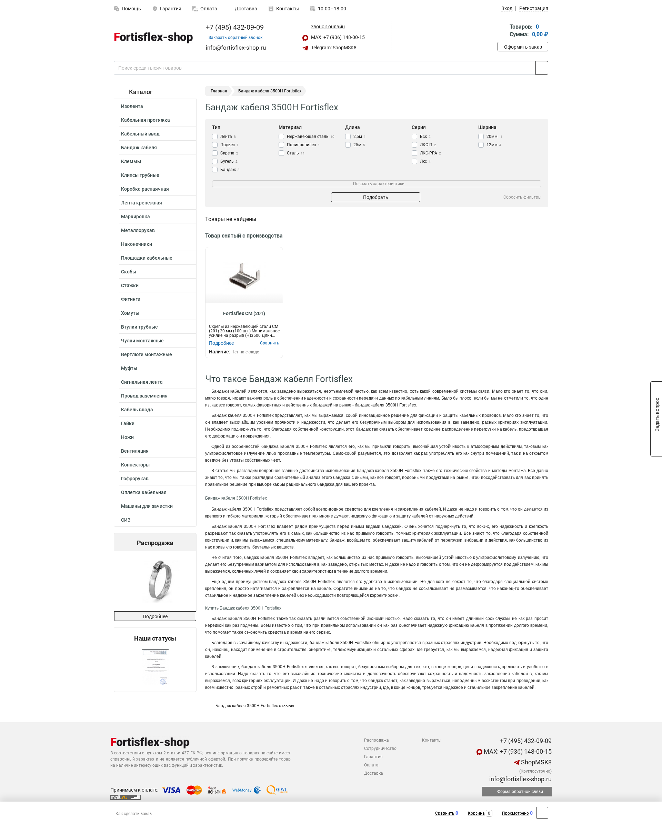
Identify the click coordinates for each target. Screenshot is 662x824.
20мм (494, 136)
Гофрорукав (135, 478)
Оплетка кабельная (144, 492)
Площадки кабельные (146, 258)
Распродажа (376, 740)
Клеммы (131, 161)
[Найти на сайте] (541, 68)
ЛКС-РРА (430, 153)
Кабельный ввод (140, 134)
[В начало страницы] (542, 813)
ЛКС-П (428, 144)
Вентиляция (135, 451)
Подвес (229, 144)
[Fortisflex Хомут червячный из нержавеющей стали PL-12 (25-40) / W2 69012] (154, 581)
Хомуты (130, 313)
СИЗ (125, 520)
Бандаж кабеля (139, 147)
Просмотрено (515, 813)
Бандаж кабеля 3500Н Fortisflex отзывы (254, 705)
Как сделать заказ (134, 813)
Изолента (132, 106)
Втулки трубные (139, 327)
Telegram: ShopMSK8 (333, 47)
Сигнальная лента (142, 382)
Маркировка (135, 216)
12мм (494, 144)
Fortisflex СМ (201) (244, 313)
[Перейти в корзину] (502, 31)
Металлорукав (138, 230)
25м (359, 144)
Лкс (425, 161)
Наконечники (136, 244)
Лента (228, 136)
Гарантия (170, 8)
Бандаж (230, 169)
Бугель (229, 161)
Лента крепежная (141, 202)
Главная (219, 91)
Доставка (245, 8)
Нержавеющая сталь (310, 136)
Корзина (476, 813)
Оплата (208, 8)
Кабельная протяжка (145, 120)
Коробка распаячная (145, 189)
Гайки (127, 423)
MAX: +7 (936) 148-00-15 (337, 37)
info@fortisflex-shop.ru (520, 779)
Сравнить (444, 813)
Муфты (129, 368)
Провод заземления (144, 396)
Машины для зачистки (147, 506)
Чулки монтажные (142, 340)
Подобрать (375, 197)
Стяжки (130, 285)
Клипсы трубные (140, 175)
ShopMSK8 (536, 762)
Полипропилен (303, 144)
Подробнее (155, 616)
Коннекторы (135, 465)
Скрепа (229, 153)
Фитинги (130, 299)
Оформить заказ (523, 47)
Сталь (296, 153)
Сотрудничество (380, 748)
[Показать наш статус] (155, 667)
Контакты (287, 8)
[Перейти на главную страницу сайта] (152, 37)
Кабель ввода (137, 409)
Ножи (127, 437)
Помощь (131, 8)
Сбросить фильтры (522, 197)
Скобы (128, 271)
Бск (425, 136)
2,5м (359, 136)
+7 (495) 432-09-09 (234, 27)
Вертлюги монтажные (146, 354)
